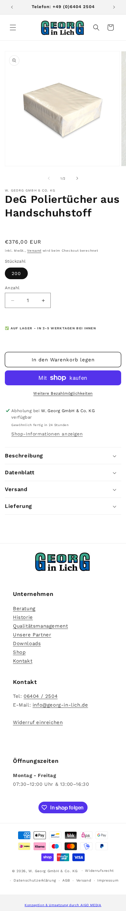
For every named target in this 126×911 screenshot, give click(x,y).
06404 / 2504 (41, 696)
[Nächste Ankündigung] (114, 7)
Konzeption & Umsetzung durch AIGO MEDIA (63, 905)
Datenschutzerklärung (35, 880)
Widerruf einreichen (38, 722)
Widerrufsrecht (99, 871)
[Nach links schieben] (49, 178)
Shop (19, 652)
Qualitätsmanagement (40, 626)
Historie (23, 617)
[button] (13, 27)
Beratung (24, 608)
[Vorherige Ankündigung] (12, 7)
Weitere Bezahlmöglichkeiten (63, 393)
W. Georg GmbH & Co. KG (53, 871)
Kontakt (22, 661)
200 (16, 273)
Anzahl (12, 287)
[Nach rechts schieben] (77, 178)
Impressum (107, 880)
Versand (34, 250)
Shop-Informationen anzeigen (47, 433)
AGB (66, 880)
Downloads (27, 643)
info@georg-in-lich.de (60, 705)
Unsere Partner (32, 635)
